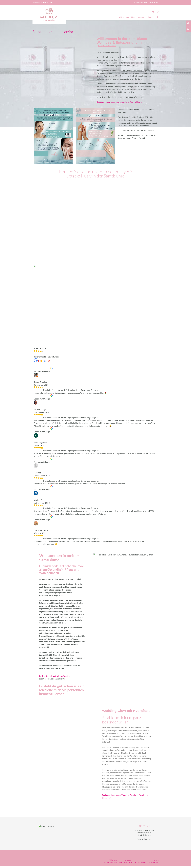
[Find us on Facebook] (153, 11)
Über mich (136, 862)
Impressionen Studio (111, 862)
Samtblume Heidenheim (52, 31)
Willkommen (124, 17)
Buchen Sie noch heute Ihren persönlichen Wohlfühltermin (120, 102)
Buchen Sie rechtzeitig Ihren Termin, (54, 676)
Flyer (133, 17)
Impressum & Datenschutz (150, 862)
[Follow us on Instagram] (158, 11)
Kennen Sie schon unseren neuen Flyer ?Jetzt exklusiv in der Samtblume (95, 173)
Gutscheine (128, 862)
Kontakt (151, 17)
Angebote (142, 17)
